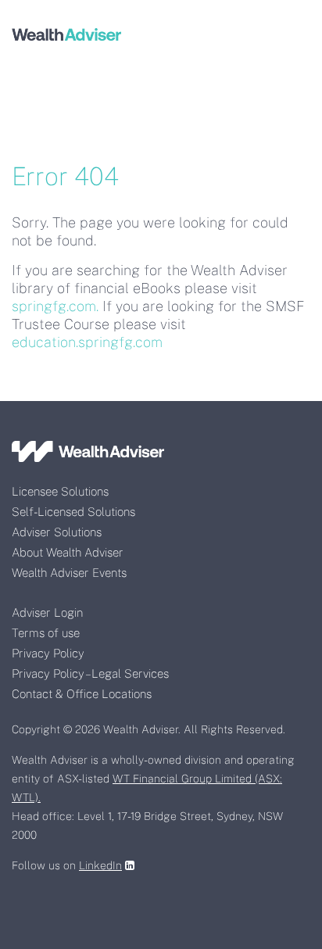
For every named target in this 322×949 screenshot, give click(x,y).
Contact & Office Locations (82, 693)
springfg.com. (55, 306)
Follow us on (67, 865)
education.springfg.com (87, 342)
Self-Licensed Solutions (73, 511)
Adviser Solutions (57, 532)
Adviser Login (47, 612)
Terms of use (46, 632)
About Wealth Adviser (67, 552)
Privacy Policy (48, 653)
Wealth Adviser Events (69, 572)
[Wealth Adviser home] (66, 33)
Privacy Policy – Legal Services (90, 673)
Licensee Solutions (60, 491)
